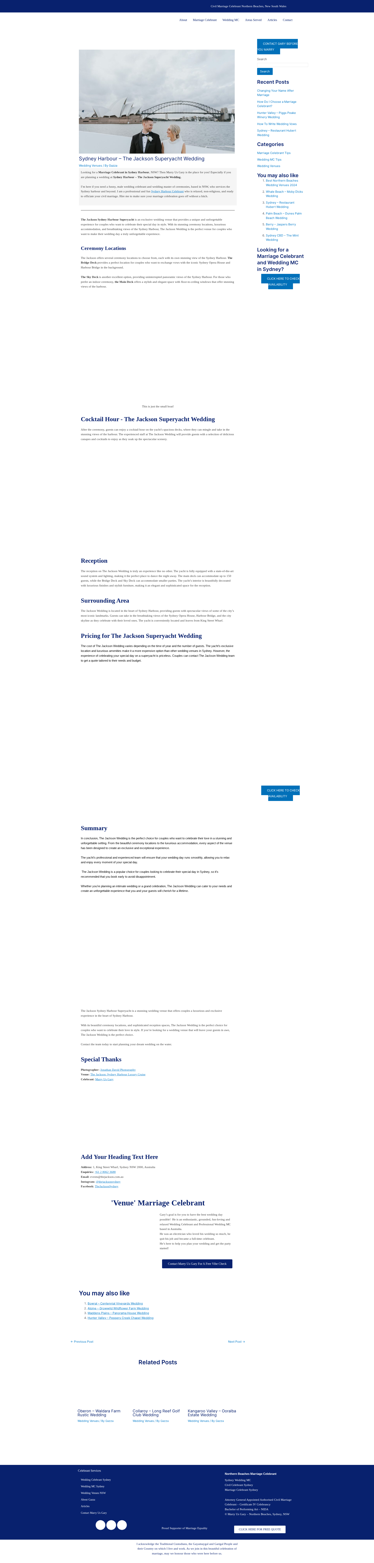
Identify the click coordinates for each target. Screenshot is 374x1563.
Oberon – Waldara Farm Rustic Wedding (99, 1413)
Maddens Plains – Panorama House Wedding (118, 1313)
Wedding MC (230, 20)
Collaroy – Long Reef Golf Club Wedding (156, 1413)
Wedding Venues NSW (93, 1493)
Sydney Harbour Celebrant (167, 191)
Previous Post (82, 1341)
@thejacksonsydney (108, 1181)
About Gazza (88, 1499)
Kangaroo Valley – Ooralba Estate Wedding (212, 1413)
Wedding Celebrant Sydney (96, 1479)
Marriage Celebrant (205, 20)
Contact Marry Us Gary (94, 1512)
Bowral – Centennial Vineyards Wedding (115, 1303)
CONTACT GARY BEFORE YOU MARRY (277, 46)
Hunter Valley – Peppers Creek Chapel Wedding (120, 1318)
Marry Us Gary (104, 1079)
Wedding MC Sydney (92, 1486)
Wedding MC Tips (269, 159)
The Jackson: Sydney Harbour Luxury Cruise (118, 1074)
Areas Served (253, 20)
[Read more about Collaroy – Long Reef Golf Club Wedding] (158, 1389)
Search (262, 59)
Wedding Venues (90, 165)
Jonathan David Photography (118, 1069)
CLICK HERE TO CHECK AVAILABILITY (283, 281)
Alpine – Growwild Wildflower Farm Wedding (118, 1308)
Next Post (236, 1341)
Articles (272, 20)
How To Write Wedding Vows (277, 124)
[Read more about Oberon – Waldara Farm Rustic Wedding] (103, 1389)
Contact (287, 20)
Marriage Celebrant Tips (274, 153)
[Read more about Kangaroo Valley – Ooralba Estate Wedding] (213, 1389)
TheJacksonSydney (106, 1186)
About (183, 20)
